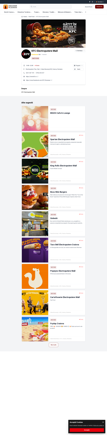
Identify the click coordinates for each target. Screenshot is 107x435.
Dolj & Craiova (9, 12)
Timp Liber (78, 12)
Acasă (25, 16)
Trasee (36, 12)
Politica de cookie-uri (98, 425)
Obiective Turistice (23, 12)
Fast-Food (31, 16)
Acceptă (86, 430)
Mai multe (53, 345)
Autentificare (88, 7)
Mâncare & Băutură (64, 12)
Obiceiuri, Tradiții (48, 12)
